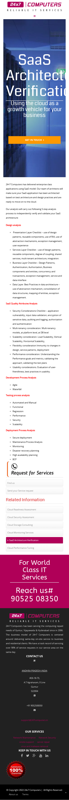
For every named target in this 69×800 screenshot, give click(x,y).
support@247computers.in (34, 720)
